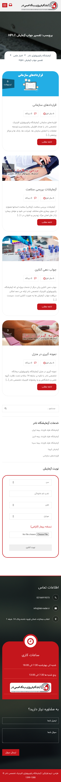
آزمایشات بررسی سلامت (41, 189)
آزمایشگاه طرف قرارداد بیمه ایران (45, 430)
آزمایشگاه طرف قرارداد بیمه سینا (45, 443)
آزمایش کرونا (53, 449)
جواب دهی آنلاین (45, 270)
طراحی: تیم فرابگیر (50, 773)
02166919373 (43, 597)
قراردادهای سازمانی (44, 105)
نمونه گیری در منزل (44, 354)
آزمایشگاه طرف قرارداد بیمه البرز (45, 436)
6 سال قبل (50, 113)
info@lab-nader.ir (42, 608)
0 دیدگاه (29, 113)
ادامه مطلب (47, 142)
